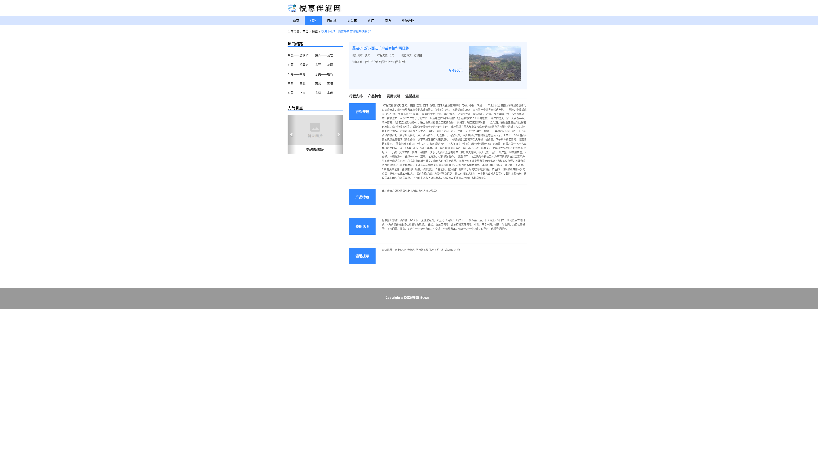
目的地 (332, 20)
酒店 (388, 20)
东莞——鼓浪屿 (298, 55)
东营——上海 (296, 93)
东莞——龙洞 (324, 64)
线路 (313, 20)
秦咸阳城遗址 (315, 149)
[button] (292, 134)
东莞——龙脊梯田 (298, 74)
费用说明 (393, 95)
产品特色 (375, 95)
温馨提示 (412, 95)
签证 (370, 20)
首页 (296, 20)
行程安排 (356, 95)
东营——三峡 (324, 83)
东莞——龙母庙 (298, 64)
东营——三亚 (296, 83)
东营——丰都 (324, 93)
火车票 (352, 20)
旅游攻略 (408, 20)
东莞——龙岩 (324, 55)
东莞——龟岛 (324, 74)
